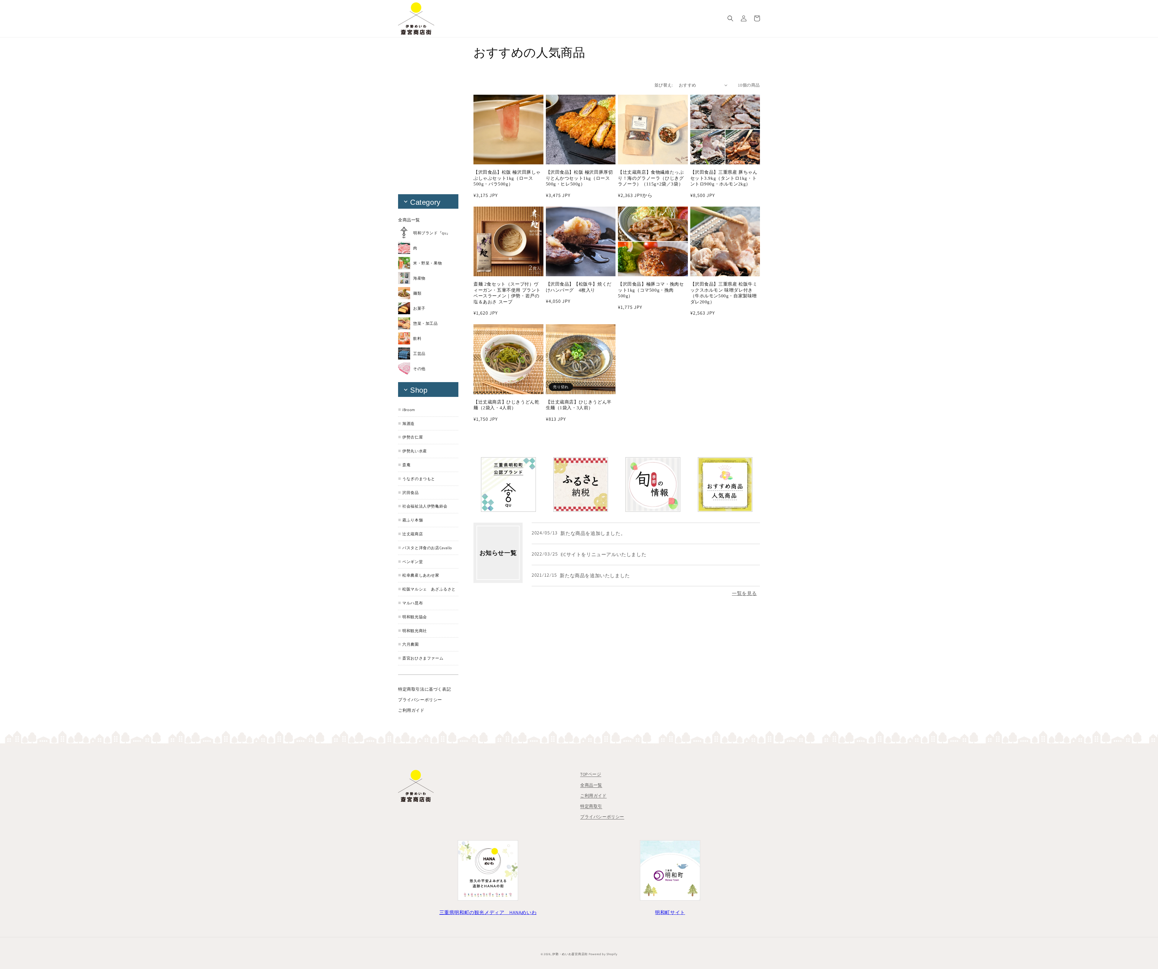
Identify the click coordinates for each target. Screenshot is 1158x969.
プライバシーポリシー (602, 816)
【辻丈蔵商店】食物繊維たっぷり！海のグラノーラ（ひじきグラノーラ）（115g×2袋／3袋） (651, 178)
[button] (730, 18)
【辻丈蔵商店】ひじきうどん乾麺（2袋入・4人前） (506, 405)
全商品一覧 (591, 785)
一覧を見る (744, 593)
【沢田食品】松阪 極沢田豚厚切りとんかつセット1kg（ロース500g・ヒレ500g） (579, 178)
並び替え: (663, 85)
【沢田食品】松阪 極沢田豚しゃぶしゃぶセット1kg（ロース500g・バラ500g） (507, 178)
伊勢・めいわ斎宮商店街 (570, 954)
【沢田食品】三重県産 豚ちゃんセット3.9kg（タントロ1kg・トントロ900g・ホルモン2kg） (724, 178)
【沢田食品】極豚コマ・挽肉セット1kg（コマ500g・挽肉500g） (651, 290)
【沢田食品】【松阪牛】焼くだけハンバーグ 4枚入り (579, 287)
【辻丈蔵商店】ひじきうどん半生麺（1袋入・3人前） (579, 405)
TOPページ (590, 774)
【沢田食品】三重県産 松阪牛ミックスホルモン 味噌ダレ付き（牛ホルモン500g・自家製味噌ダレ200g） (724, 293)
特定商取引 (591, 806)
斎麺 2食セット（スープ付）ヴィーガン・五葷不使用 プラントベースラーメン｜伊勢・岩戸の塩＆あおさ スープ (507, 293)
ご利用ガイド (593, 795)
